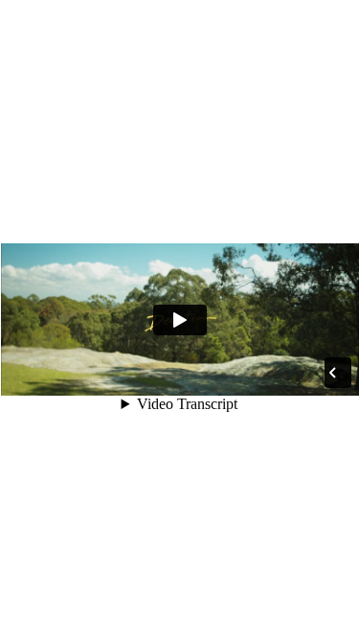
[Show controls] (332, 372)
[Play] (180, 320)
